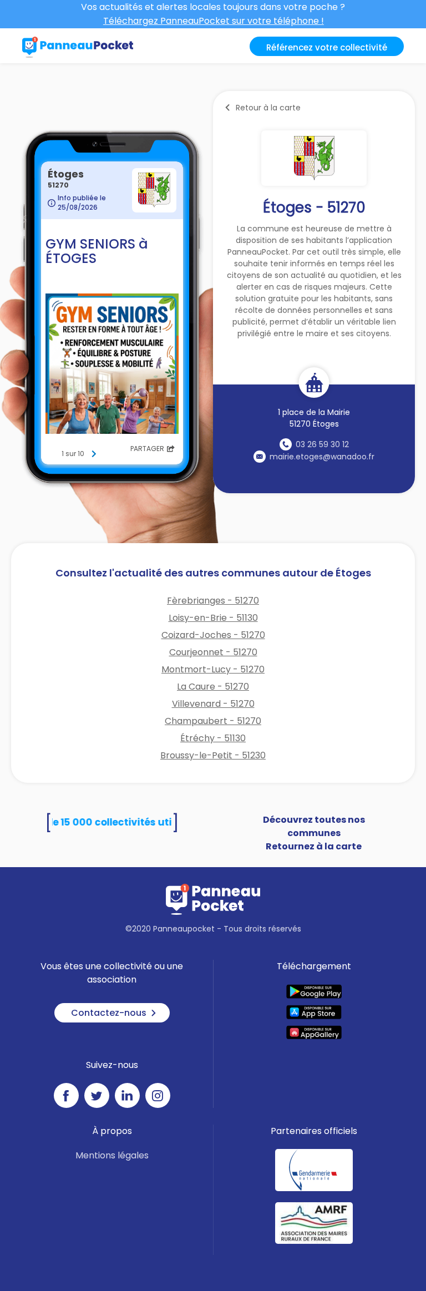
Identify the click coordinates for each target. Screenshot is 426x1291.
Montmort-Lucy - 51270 (213, 669)
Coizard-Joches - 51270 (213, 635)
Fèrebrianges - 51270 (213, 600)
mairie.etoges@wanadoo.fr (322, 456)
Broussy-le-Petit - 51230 (213, 755)
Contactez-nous (108, 1012)
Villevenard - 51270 (213, 703)
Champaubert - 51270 (213, 721)
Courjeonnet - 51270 (213, 652)
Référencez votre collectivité (326, 47)
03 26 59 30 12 (322, 444)
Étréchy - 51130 (213, 738)
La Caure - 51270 (213, 686)
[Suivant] (94, 454)
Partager (147, 448)
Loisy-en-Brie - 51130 (213, 617)
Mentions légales (112, 1155)
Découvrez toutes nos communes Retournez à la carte (314, 833)
